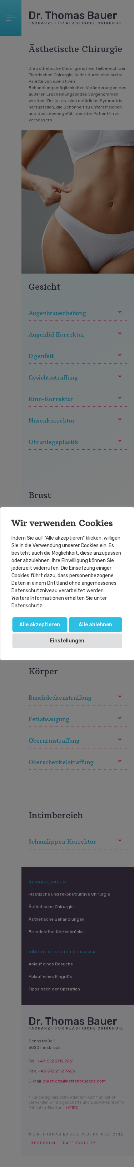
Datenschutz (26, 606)
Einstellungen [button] (67, 641)
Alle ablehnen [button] (95, 625)
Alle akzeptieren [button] (39, 625)
